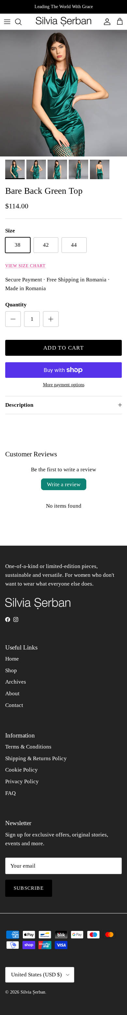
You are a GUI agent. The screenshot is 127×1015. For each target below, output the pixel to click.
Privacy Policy (22, 781)
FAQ (10, 793)
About (12, 693)
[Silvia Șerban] (63, 21)
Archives (15, 682)
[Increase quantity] (51, 319)
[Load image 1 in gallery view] (63, 93)
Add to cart (63, 348)
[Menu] (7, 22)
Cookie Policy (21, 770)
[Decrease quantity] (13, 319)
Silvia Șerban (33, 992)
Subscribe (29, 888)
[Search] (21, 22)
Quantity (16, 305)
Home (12, 659)
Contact (14, 705)
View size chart (25, 266)
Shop (11, 670)
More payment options (63, 384)
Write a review (63, 484)
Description (19, 405)
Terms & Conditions (28, 747)
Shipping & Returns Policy (36, 758)
